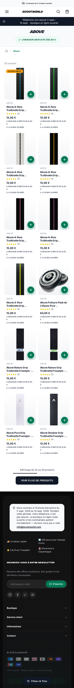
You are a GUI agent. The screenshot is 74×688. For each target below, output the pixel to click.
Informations (14, 626)
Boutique (12, 608)
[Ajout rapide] (31, 94)
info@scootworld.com (29, 527)
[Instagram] (10, 595)
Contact (11, 635)
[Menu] (7, 12)
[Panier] (67, 12)
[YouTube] (33, 595)
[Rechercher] (58, 12)
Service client (14, 617)
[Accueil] (6, 51)
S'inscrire (58, 584)
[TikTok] (25, 595)
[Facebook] (17, 595)
